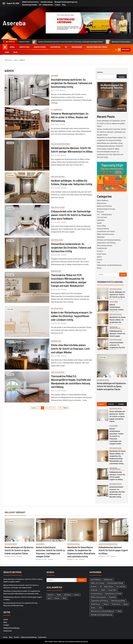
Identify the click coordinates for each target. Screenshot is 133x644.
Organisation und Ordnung (106, 243)
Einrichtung (24, 47)
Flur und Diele (102, 217)
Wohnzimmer (77, 47)
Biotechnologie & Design (106, 209)
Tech (98, 262)
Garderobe (101, 220)
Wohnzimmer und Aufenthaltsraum (109, 265)
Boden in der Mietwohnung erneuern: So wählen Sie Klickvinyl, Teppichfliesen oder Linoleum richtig (71, 316)
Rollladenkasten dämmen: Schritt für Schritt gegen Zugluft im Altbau (117, 476)
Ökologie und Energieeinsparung (65, 2)
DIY (66, 47)
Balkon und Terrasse (104, 206)
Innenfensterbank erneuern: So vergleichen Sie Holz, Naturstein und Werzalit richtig (110, 154)
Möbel (12, 47)
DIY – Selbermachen (46, 5)
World (99, 268)
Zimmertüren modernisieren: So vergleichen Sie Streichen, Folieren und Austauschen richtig (71, 247)
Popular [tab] (111, 404)
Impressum (7, 631)
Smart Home (101, 254)
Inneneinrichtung (46, 2)
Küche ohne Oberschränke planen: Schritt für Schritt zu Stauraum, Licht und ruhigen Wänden (70, 348)
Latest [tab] (100, 404)
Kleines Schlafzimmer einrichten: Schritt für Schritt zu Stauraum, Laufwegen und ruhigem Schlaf (41, 42)
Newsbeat (100, 237)
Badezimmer (54, 75)
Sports (99, 257)
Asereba (14, 23)
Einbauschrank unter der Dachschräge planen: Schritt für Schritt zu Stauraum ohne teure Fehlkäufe (71, 215)
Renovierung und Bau (29, 5)
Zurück (33, 408)
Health (99, 223)
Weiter (65, 408)
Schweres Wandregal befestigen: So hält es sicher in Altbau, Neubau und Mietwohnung (69, 117)
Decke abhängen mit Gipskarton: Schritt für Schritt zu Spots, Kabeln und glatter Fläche (111, 123)
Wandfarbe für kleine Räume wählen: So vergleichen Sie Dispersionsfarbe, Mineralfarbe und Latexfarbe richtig (111, 140)
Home (7, 52)
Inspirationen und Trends (97, 47)
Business (100, 212)
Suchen (100, 72)
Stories (99, 260)
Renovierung (55, 47)
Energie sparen (40, 47)
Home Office (101, 226)
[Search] (115, 50)
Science (100, 251)
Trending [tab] (121, 404)
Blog (63, 5)
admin (63, 90)
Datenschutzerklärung (11, 628)
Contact (57, 5)
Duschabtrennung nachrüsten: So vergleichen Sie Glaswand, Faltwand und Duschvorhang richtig (71, 83)
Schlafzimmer (102, 248)
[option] (112, 294)
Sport (49, 598)
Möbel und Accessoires (30, 2)
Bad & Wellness (102, 200)
